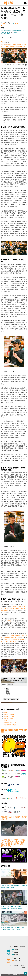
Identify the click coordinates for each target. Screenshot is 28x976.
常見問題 (23, 967)
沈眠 (4, 24)
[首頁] (8, 3)
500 (7, 690)
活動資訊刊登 (17, 958)
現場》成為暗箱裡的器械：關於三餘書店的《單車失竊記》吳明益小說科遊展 (14, 928)
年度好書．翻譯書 (8, 718)
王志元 (16, 24)
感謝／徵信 (22, 965)
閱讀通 (9, 960)
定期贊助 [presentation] (4, 684)
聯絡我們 (16, 954)
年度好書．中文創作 (8, 716)
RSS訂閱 (23, 946)
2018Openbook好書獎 (6, 30)
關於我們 (16, 949)
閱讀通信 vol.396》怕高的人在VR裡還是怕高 (14, 818)
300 (7, 688)
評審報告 (5, 714)
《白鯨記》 (8, 621)
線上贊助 (16, 965)
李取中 (9, 32)
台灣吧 (2, 32)
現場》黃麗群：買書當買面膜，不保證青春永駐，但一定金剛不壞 (14, 886)
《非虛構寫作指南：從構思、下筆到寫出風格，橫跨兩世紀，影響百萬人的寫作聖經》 (14, 608)
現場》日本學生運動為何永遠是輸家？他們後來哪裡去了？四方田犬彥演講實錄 (14, 907)
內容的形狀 (14, 32)
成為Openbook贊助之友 (11, 699)
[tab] (4, 684)
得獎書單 (5, 712)
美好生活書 (6, 721)
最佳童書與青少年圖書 (9, 723)
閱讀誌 (9, 951)
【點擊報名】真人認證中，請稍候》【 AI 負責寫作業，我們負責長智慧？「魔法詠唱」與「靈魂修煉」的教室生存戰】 (13, 842)
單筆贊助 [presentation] (10, 684)
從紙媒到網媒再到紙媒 (6, 33)
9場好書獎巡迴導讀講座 (9, 725)
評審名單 (12, 714)
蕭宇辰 (6, 32)
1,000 (7, 692)
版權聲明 (16, 952)
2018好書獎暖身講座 (16, 30)
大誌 (23, 30)
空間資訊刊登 (17, 960)
